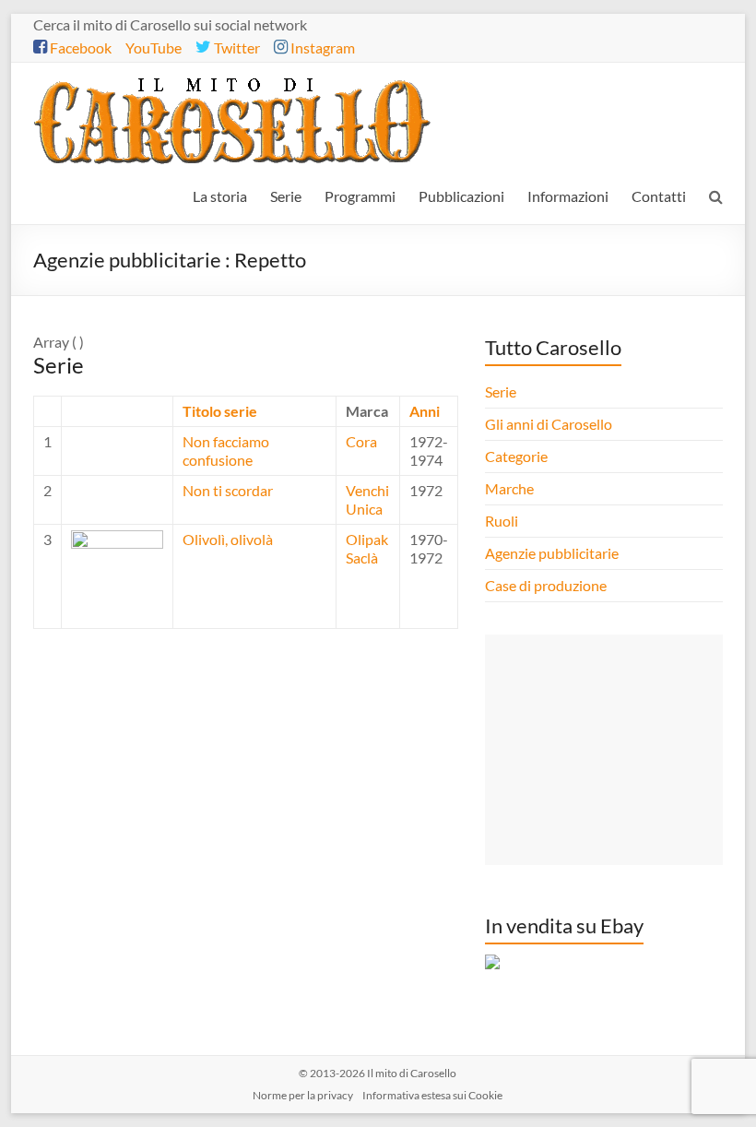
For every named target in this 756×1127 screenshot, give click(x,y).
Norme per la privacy (303, 1095)
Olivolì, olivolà (228, 539)
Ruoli (501, 520)
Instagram (321, 47)
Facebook (79, 47)
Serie (285, 196)
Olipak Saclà (367, 548)
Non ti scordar (228, 490)
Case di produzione (547, 585)
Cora (361, 441)
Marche (509, 488)
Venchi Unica (367, 499)
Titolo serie (220, 411)
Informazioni (567, 196)
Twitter (235, 47)
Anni (424, 411)
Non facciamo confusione (226, 451)
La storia (220, 196)
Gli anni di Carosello (548, 424)
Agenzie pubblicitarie (553, 553)
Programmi (360, 196)
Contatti (659, 196)
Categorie (517, 456)
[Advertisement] (604, 750)
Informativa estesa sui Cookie (432, 1095)
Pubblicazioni (461, 196)
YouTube (153, 47)
